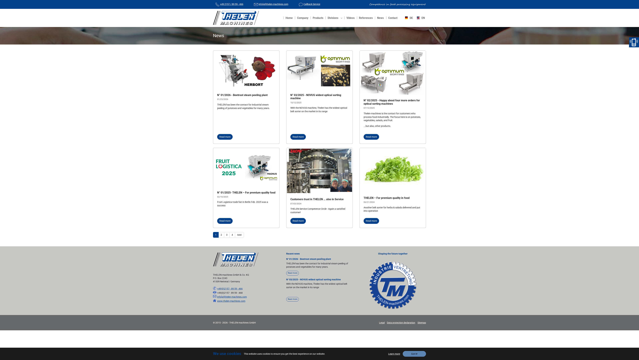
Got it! (414, 353)
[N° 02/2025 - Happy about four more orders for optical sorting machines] (393, 73)
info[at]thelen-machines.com (273, 4)
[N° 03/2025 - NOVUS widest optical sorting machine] (319, 70)
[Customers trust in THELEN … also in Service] (319, 171)
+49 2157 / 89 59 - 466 (231, 4)
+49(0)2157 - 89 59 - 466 (230, 288)
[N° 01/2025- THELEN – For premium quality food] (246, 167)
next (239, 235)
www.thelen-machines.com (231, 301)
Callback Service (312, 4)
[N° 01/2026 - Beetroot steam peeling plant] (246, 70)
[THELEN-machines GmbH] (236, 18)
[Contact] (634, 42)
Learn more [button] (394, 353)
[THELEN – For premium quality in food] (393, 170)
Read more (224, 137)
